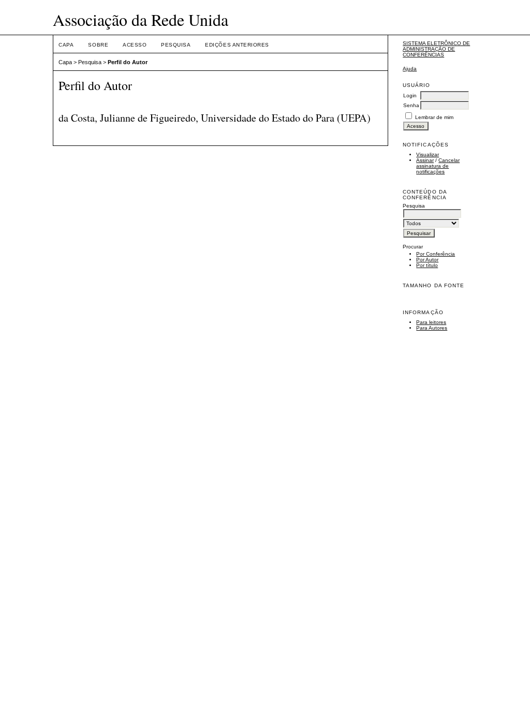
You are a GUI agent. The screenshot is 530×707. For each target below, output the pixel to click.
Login (410, 95)
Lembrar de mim (434, 117)
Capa (65, 45)
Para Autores (431, 328)
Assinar (425, 160)
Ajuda (410, 68)
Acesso (134, 45)
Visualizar (427, 154)
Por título (427, 265)
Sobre (98, 45)
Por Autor (427, 259)
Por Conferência (435, 254)
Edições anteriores (237, 45)
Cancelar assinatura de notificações (438, 165)
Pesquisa (175, 45)
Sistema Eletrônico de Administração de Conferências (436, 48)
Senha (411, 105)
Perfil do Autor (128, 62)
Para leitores (431, 322)
